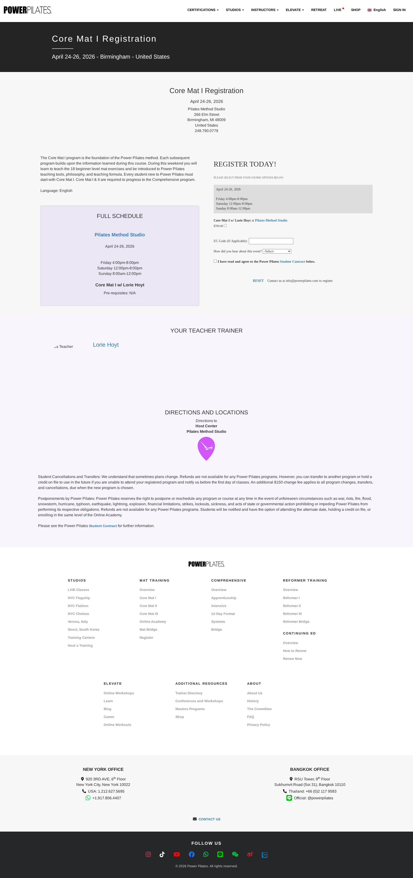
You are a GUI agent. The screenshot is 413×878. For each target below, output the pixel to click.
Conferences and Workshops (199, 701)
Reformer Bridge (296, 621)
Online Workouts (117, 725)
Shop (179, 717)
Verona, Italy (78, 621)
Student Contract (292, 261)
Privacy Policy (258, 725)
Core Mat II (148, 606)
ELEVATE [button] (294, 10)
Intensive (218, 606)
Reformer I (291, 598)
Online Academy (153, 621)
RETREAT (319, 10)
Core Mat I (148, 598)
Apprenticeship (223, 598)
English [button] (379, 10)
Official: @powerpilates (313, 798)
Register (146, 637)
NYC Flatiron (78, 606)
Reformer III (292, 614)
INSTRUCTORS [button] (263, 10)
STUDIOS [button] (234, 10)
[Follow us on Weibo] (251, 854)
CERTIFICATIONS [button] (201, 10)
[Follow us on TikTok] (163, 854)
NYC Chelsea (78, 614)
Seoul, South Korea (83, 629)
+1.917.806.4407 (106, 798)
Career (109, 717)
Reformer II (292, 606)
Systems (218, 621)
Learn (108, 701)
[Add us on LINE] (221, 854)
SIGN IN (399, 10)
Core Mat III (149, 614)
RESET (258, 281)
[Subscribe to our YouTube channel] (178, 854)
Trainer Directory (188, 693)
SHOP (355, 10)
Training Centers (81, 637)
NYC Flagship (79, 598)
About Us (254, 693)
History (253, 701)
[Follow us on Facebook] (192, 854)
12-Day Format (223, 614)
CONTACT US (209, 819)
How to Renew (294, 651)
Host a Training (80, 645)
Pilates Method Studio (271, 220)
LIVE (337, 10)
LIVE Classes (78, 590)
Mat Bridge (148, 629)
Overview (147, 590)
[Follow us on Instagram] (149, 854)
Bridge (216, 629)
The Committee (259, 709)
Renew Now (292, 659)
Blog (107, 709)
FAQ (250, 717)
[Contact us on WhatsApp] (206, 854)
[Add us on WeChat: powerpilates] (236, 854)
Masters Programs (190, 709)
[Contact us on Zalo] (264, 854)
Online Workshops (119, 693)
